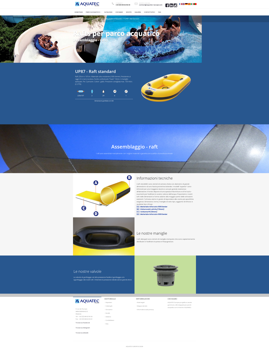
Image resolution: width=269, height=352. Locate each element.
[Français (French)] (180, 4)
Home (75, 19)
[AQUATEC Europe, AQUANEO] (87, 4)
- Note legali (140, 302)
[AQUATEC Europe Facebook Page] (167, 6)
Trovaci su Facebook (83, 323)
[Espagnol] (189, 4)
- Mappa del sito (141, 306)
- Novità (107, 313)
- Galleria (108, 317)
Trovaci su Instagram (83, 328)
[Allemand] (186, 4)
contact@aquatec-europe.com (150, 5)
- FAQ (106, 324)
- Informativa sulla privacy (145, 310)
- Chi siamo (108, 310)
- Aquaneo (108, 302)
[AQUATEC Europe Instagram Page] (175, 6)
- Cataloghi (108, 306)
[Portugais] (195, 4)
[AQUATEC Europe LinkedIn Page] (171, 6)
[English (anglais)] (183, 4)
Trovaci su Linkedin (82, 333)
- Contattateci (109, 320)
